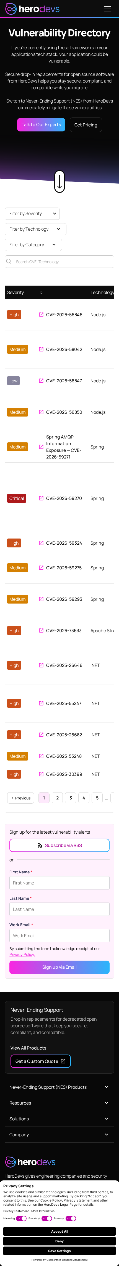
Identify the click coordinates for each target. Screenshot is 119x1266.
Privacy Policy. (22, 954)
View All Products (28, 1048)
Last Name (20, 898)
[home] (32, 9)
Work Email (21, 924)
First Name (20, 871)
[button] (107, 9)
